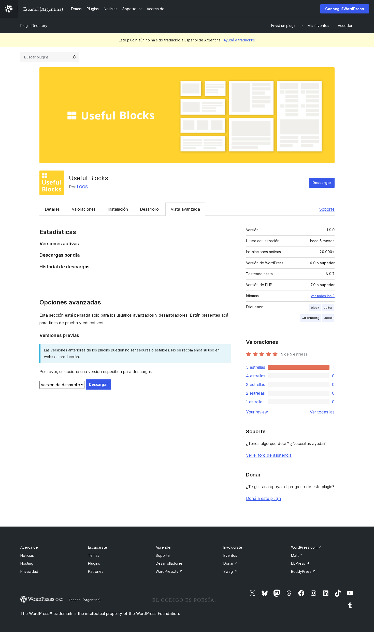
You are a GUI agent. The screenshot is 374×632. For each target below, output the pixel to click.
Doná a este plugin (263, 498)
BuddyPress (303, 571)
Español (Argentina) (84, 600)
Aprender (164, 547)
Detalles (52, 209)
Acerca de (29, 547)
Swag (230, 571)
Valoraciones (84, 209)
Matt (297, 555)
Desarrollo (149, 209)
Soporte (327, 209)
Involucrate (232, 547)
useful (328, 318)
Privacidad (29, 571)
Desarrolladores (169, 563)
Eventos (230, 555)
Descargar (321, 182)
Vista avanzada (185, 209)
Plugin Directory (33, 25)
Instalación (118, 209)
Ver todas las (322, 411)
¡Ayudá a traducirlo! (239, 40)
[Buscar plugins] (74, 57)
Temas (93, 555)
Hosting (26, 563)
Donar (230, 563)
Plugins (94, 563)
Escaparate (97, 547)
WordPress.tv (169, 571)
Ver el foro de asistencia (269, 455)
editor (328, 308)
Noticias (27, 555)
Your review (257, 411)
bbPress (300, 563)
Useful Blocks (88, 178)
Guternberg (310, 318)
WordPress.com (306, 547)
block (315, 308)
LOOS (82, 186)
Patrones (95, 571)
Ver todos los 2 (323, 296)
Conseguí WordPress (344, 9)
